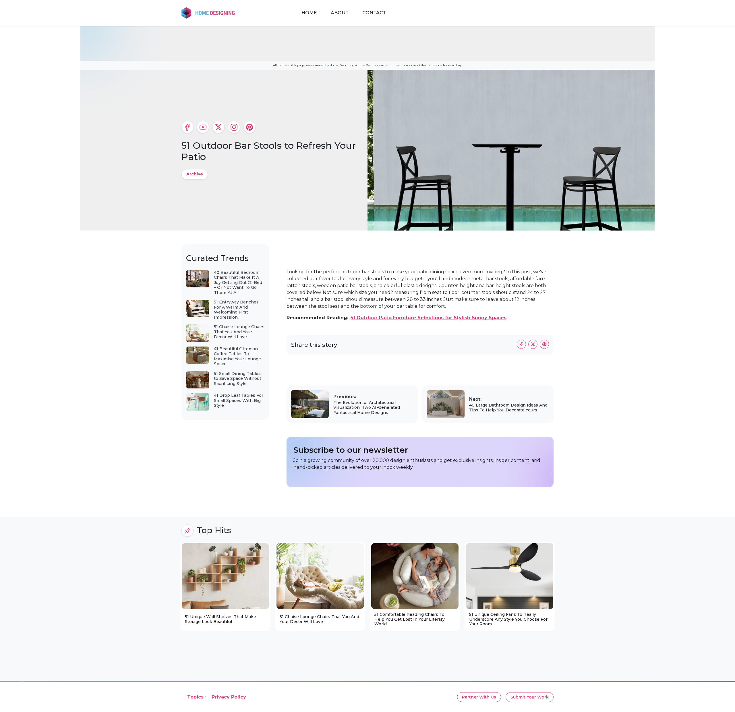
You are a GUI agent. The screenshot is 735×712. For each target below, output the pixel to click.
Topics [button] (195, 697)
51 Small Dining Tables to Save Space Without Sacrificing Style (237, 378)
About (340, 13)
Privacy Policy (229, 697)
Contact (374, 13)
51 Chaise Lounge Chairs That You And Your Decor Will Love (239, 331)
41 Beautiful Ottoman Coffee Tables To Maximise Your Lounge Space (237, 356)
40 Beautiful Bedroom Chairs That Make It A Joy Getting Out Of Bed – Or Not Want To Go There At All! (238, 282)
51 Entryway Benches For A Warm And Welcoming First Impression (236, 309)
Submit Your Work (529, 697)
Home (309, 13)
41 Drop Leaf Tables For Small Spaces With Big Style (238, 400)
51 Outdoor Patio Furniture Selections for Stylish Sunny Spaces (428, 317)
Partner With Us (479, 697)
